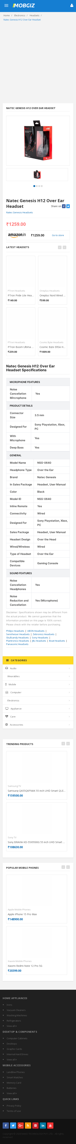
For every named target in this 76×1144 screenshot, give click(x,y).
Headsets (34, 15)
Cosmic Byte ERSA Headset (53, 347)
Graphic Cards (14, 1049)
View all (11, 1026)
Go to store (58, 235)
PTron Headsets (16, 290)
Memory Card (14, 1082)
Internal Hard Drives (17, 1054)
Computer (15, 692)
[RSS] (28, 1125)
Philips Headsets (15, 630)
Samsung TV (14, 786)
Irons (9, 1004)
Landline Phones (16, 1072)
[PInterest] (35, 1125)
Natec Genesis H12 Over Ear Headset (22, 19)
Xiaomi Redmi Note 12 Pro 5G (25, 965)
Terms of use (14, 1111)
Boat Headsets (57, 640)
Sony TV (12, 837)
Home (7, 15)
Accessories (16, 724)
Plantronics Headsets (17, 640)
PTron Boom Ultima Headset (21, 347)
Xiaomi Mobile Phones (20, 961)
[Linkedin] (43, 1125)
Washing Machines (17, 1015)
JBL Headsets (39, 640)
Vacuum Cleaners (16, 1010)
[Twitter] (13, 1125)
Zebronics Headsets (43, 634)
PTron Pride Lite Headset (21, 295)
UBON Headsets (36, 630)
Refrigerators (14, 1020)
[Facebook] (6, 1125)
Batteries (11, 1088)
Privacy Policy (14, 1105)
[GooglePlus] (20, 1125)
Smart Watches (15, 1077)
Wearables (13, 676)
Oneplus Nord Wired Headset (53, 295)
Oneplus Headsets (50, 290)
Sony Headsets (40, 637)
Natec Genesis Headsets (19, 212)
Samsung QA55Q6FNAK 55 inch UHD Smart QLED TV (37, 790)
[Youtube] (50, 1125)
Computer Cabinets (17, 1038)
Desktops (12, 1043)
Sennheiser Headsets (18, 634)
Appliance (16, 708)
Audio (13, 668)
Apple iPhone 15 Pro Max (22, 914)
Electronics (19, 15)
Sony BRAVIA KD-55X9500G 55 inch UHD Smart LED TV (37, 842)
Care (13, 716)
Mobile (12, 684)
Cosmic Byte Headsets (51, 342)
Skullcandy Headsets (17, 637)
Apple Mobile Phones (19, 909)
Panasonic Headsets (17, 644)
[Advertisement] (38, 63)
